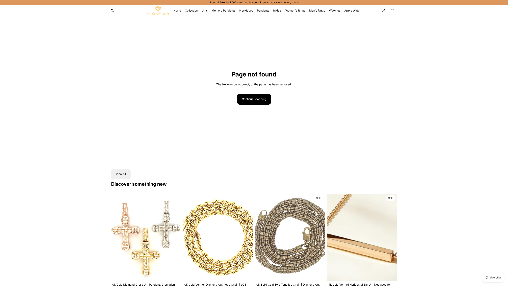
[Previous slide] (117, 237)
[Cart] (392, 10)
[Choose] (174, 274)
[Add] (318, 274)
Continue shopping (254, 99)
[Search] (112, 10)
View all (121, 174)
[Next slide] (175, 237)
